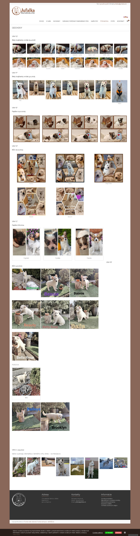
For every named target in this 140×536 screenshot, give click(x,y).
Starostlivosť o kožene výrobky (110, 500)
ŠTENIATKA (104, 21)
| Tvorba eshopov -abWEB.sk (45, 521)
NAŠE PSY (94, 21)
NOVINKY (56, 21)
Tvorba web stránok (30, 521)
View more (16, 534)
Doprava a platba (106, 504)
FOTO (113, 21)
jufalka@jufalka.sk (120, 4)
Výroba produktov (106, 498)
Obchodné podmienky (108, 502)
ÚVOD (41, 21)
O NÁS (48, 21)
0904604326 (104, 4)
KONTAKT (120, 21)
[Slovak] (127, 17)
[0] (127, 21)
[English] (124, 17)
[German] (125, 17)
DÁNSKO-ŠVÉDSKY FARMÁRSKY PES (76, 21)
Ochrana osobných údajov (109, 505)
